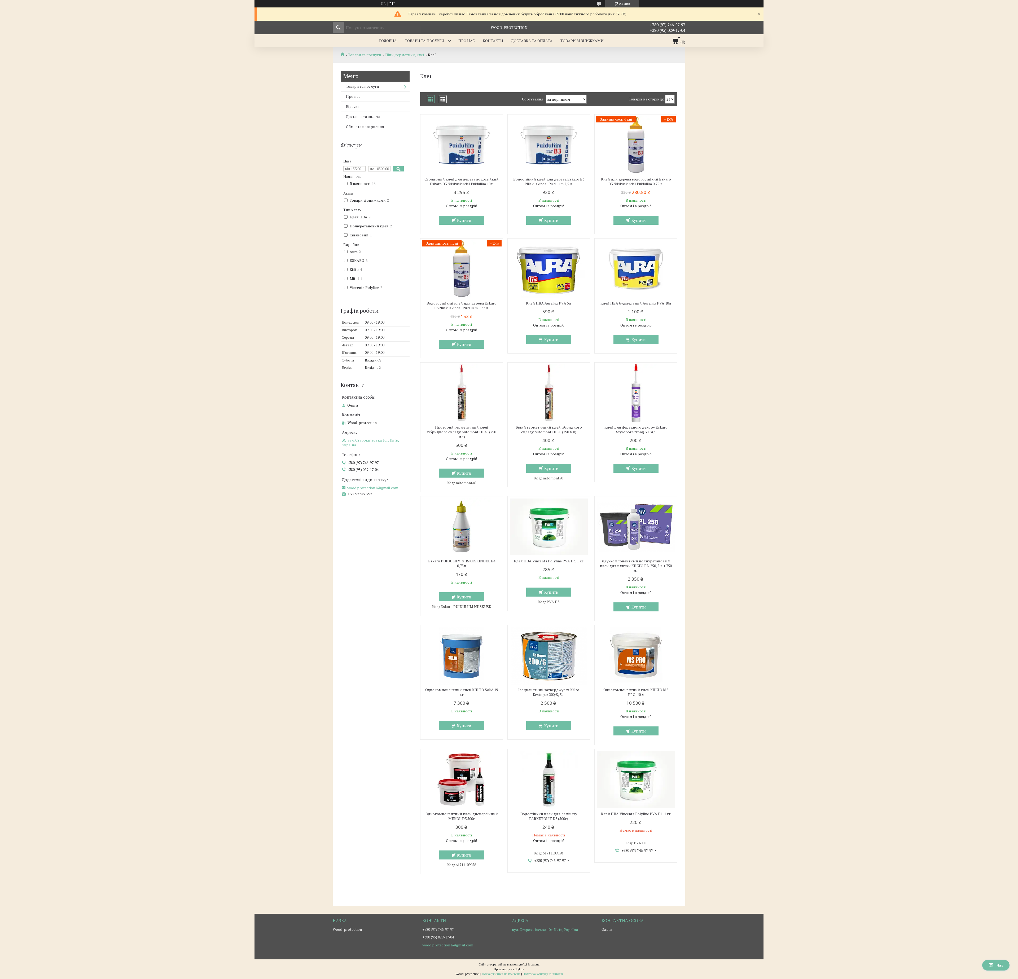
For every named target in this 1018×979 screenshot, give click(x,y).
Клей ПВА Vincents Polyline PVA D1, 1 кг (636, 814)
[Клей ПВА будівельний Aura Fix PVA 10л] (636, 269)
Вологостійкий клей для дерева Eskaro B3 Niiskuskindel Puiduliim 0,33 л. (462, 305)
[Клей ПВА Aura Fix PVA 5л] (549, 269)
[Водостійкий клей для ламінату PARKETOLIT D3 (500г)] (549, 780)
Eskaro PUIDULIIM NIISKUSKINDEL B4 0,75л (461, 563)
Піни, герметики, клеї (404, 54)
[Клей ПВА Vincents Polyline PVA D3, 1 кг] (549, 527)
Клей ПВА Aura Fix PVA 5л (548, 303)
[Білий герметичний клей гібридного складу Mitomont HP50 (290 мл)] (549, 393)
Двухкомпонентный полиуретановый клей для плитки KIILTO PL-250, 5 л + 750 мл (636, 566)
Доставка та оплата (531, 40)
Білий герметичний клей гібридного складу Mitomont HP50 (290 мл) (549, 429)
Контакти (493, 40)
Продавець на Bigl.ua (509, 969)
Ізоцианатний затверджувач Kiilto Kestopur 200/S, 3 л (548, 692)
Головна (388, 40)
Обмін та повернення (365, 126)
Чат (1000, 965)
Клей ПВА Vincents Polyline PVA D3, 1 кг (548, 561)
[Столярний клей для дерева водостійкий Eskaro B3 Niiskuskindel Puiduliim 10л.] (462, 145)
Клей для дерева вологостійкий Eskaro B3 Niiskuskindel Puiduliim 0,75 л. (636, 181)
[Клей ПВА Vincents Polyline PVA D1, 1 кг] (636, 780)
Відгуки (353, 106)
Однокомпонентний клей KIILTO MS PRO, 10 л (636, 692)
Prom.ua (533, 964)
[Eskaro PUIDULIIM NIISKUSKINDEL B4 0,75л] (462, 527)
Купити (464, 220)
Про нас (466, 40)
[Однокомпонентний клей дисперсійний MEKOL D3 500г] (462, 780)
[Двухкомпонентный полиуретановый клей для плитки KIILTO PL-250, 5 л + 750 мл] (636, 527)
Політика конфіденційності (543, 974)
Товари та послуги (424, 40)
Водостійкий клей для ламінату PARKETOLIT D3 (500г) (548, 816)
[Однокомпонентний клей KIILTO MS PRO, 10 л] (636, 656)
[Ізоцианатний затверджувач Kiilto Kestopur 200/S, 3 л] (549, 656)
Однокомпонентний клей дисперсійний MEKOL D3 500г (461, 816)
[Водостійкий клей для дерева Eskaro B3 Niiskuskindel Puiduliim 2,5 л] (549, 145)
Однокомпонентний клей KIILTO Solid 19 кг (461, 692)
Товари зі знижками (582, 40)
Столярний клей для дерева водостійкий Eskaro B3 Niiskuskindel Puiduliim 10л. (461, 181)
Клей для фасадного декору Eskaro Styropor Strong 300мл (636, 429)
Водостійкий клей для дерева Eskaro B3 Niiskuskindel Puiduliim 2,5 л (548, 181)
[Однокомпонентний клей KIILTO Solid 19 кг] (462, 656)
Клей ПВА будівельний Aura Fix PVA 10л (635, 303)
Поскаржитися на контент (501, 974)
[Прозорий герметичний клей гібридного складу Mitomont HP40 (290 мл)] (462, 393)
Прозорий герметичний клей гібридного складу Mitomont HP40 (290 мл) (461, 432)
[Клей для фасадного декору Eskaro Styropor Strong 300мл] (636, 393)
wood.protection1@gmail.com (372, 488)
